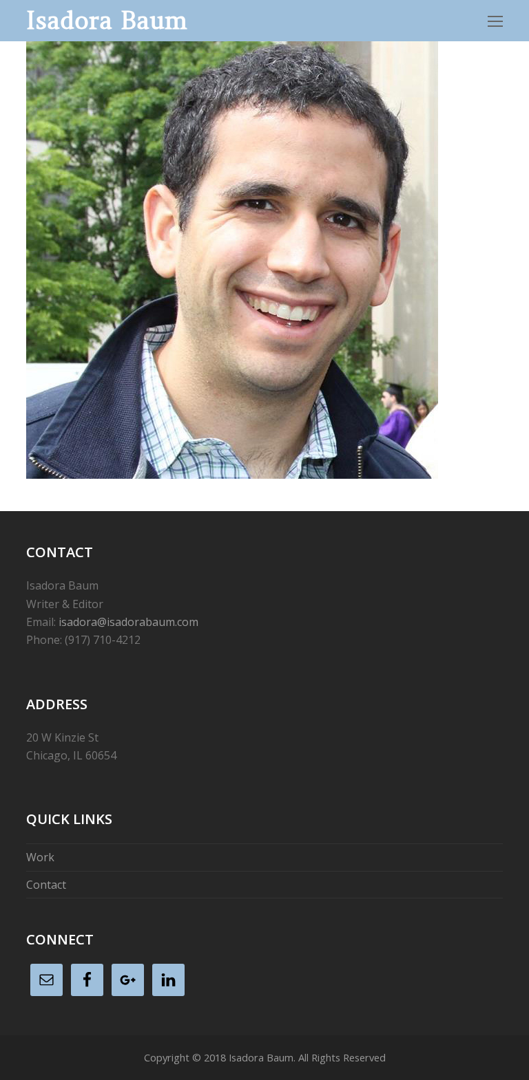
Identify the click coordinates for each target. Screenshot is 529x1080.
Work (40, 857)
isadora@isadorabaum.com (128, 621)
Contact (46, 884)
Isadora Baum (106, 20)
